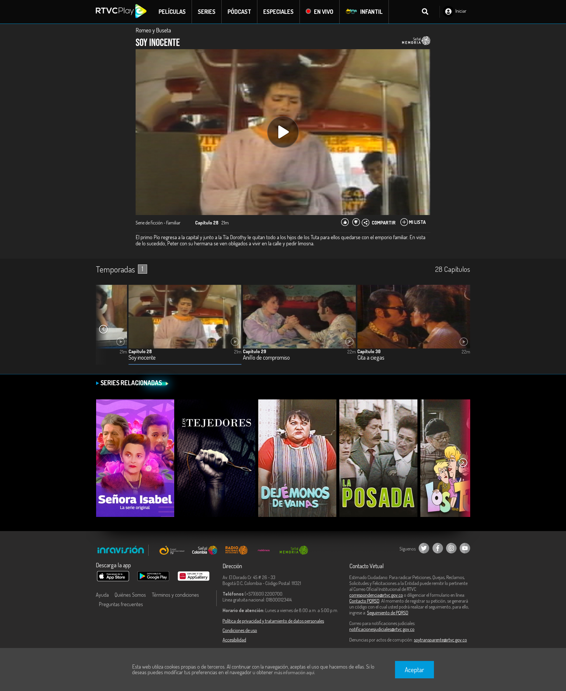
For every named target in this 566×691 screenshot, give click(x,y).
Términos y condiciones (175, 594)
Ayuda (102, 594)
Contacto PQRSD (364, 601)
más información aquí (294, 672)
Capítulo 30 (369, 351)
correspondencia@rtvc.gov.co (376, 595)
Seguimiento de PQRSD (387, 613)
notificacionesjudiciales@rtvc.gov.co (381, 629)
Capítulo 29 (254, 351)
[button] (103, 329)
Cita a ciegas (370, 357)
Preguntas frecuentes (121, 604)
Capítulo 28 (140, 351)
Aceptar (414, 669)
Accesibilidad (234, 640)
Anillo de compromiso (266, 357)
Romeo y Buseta (153, 30)
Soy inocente (142, 357)
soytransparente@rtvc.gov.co (440, 640)
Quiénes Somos (130, 594)
